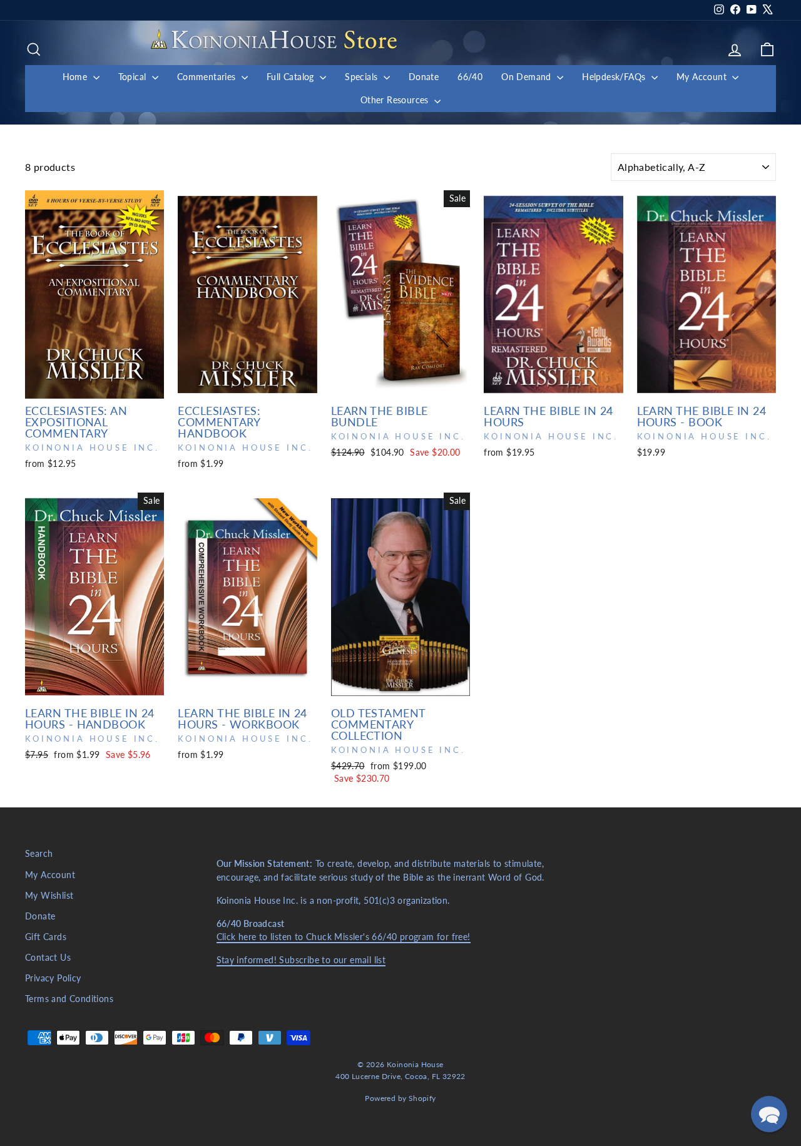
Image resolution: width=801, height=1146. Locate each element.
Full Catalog (292, 76)
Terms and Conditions (69, 999)
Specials (362, 76)
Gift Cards (45, 937)
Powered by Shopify (400, 1098)
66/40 (469, 76)
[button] (769, 1114)
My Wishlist (49, 896)
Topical (133, 76)
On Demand (527, 76)
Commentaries (207, 76)
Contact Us (48, 958)
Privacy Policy (53, 978)
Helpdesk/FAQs (615, 76)
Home (76, 76)
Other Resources (395, 100)
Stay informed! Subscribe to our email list (301, 960)
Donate (424, 76)
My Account (702, 76)
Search (39, 854)
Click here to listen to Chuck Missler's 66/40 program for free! (344, 937)
